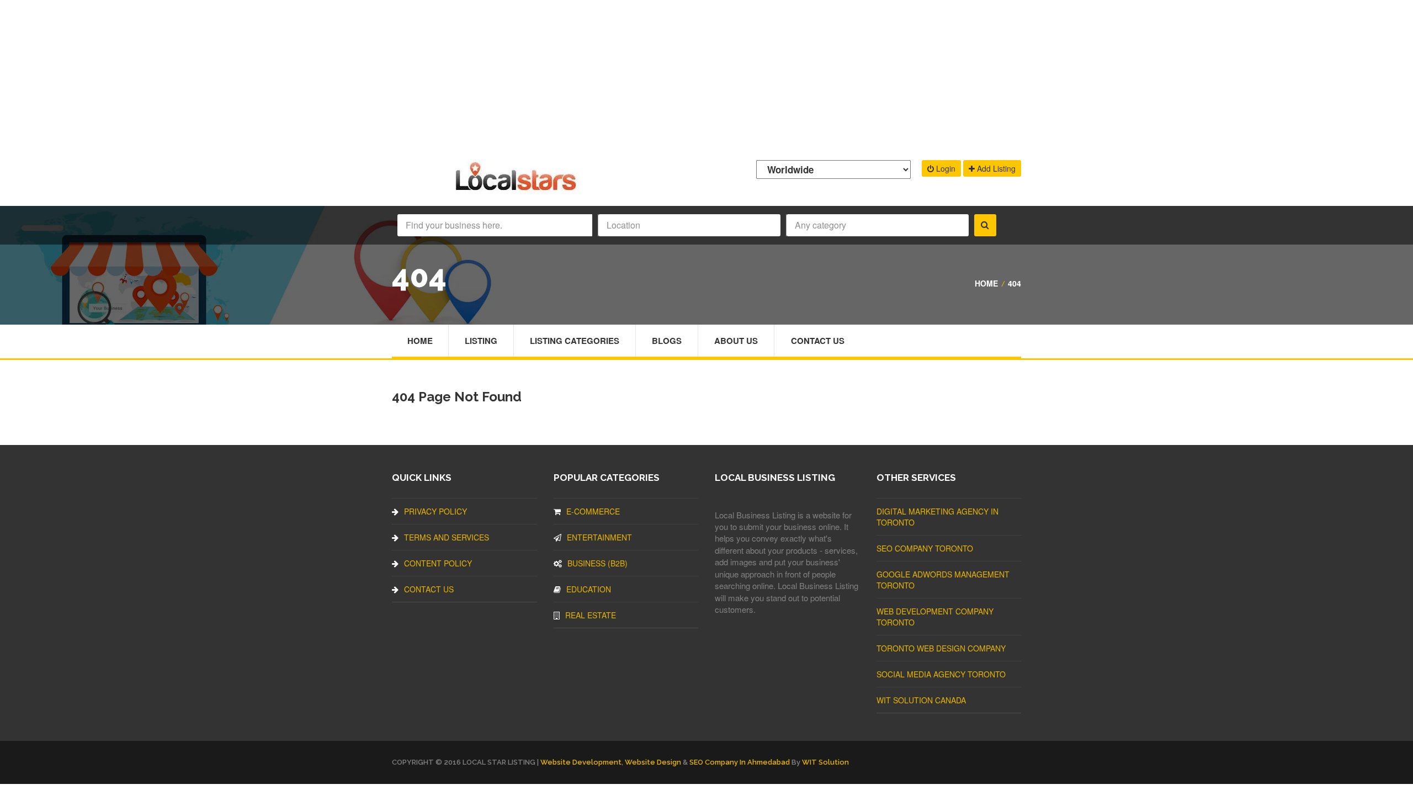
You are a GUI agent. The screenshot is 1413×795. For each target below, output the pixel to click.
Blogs (667, 341)
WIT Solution (825, 762)
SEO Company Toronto (925, 548)
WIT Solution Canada (921, 700)
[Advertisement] (706, 77)
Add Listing (995, 168)
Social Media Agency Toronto (941, 674)
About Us (736, 341)
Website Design (653, 762)
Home (986, 283)
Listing (481, 341)
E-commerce (593, 511)
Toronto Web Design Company (941, 648)
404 (1014, 283)
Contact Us (817, 341)
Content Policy (438, 563)
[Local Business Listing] (518, 189)
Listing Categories (574, 341)
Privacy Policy (435, 511)
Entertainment (599, 537)
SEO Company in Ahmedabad (739, 762)
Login (944, 168)
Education (588, 589)
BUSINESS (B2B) (597, 563)
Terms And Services (446, 537)
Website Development (580, 762)
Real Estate (590, 615)
